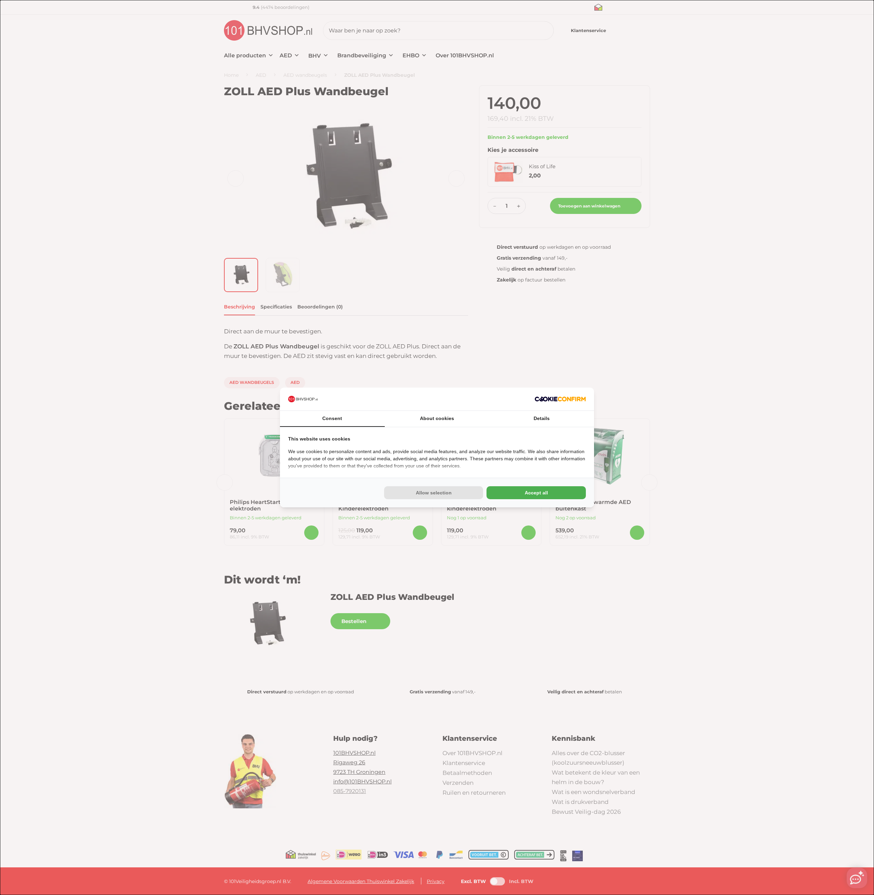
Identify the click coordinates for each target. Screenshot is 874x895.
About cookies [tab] (437, 418)
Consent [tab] (332, 418)
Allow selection (434, 492)
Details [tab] (542, 418)
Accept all (536, 492)
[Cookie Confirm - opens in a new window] (560, 399)
